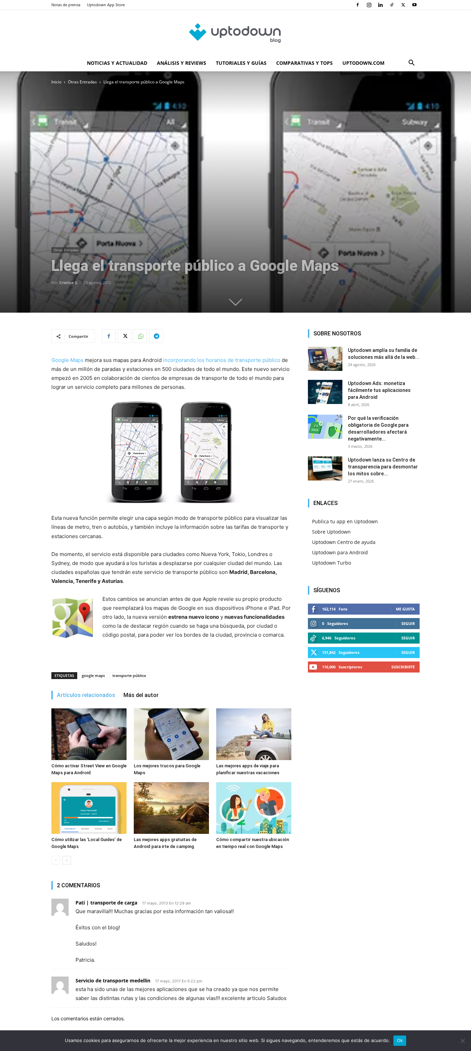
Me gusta (405, 609)
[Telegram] (156, 336)
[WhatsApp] (140, 336)
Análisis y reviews (181, 63)
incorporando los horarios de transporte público (221, 360)
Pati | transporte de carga (106, 902)
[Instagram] (369, 5)
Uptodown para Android (340, 552)
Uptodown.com (363, 63)
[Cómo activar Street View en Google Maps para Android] (89, 734)
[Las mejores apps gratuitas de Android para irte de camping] (171, 808)
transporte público (129, 675)
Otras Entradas (82, 82)
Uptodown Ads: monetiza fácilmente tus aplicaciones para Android (379, 390)
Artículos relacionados (86, 695)
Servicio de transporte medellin (113, 980)
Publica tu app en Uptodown (345, 521)
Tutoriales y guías (241, 63)
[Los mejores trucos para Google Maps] (171, 734)
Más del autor (141, 695)
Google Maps (67, 360)
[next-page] (66, 860)
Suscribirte (403, 666)
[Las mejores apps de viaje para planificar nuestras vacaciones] (253, 734)
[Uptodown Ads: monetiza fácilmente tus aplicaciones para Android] (325, 392)
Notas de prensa (65, 4)
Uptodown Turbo (331, 562)
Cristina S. (68, 282)
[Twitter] (403, 5)
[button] (411, 63)
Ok (400, 1040)
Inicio (56, 82)
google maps (93, 675)
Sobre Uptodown (331, 531)
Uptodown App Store (106, 4)
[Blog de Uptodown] (235, 32)
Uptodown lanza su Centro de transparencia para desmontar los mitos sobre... (383, 466)
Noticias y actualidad (117, 63)
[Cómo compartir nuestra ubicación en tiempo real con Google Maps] (253, 808)
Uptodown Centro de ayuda (343, 542)
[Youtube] (414, 5)
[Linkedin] (380, 5)
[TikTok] (392, 5)
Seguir (408, 623)
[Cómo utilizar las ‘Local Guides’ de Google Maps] (89, 808)
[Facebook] (357, 5)
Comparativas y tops (304, 63)
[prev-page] (55, 860)
